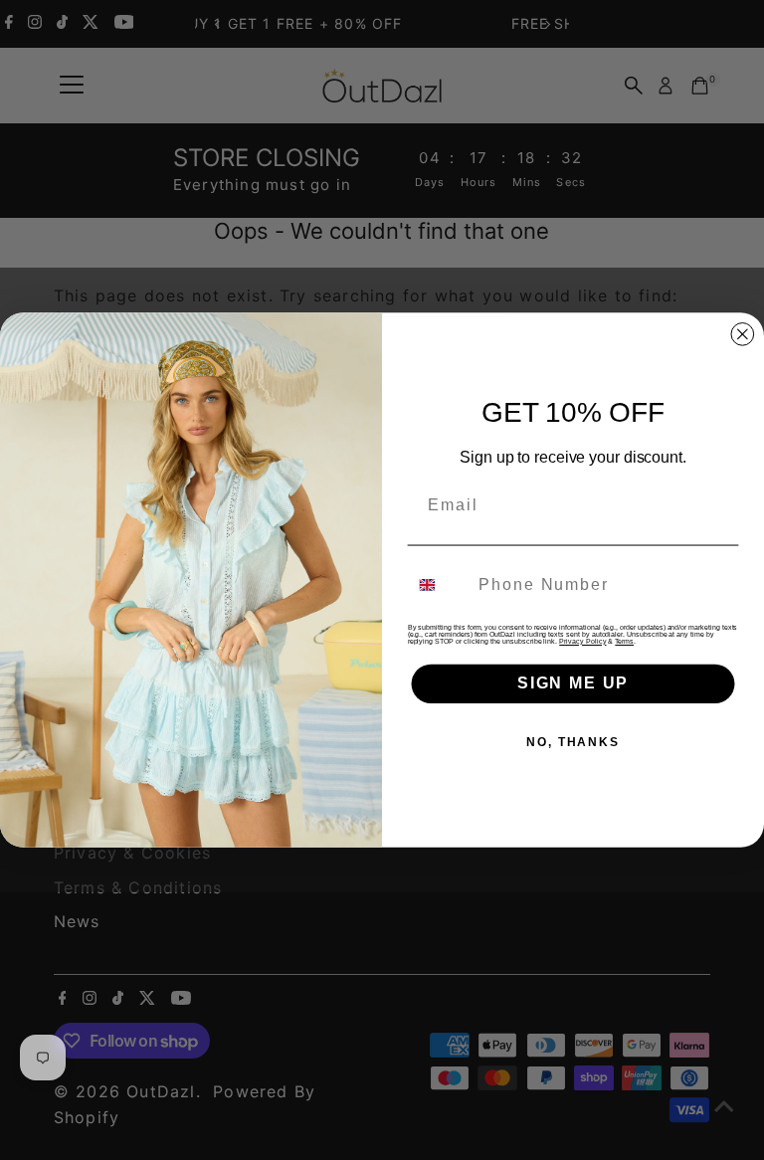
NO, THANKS (573, 742)
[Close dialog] (743, 334)
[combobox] (439, 584)
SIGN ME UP (573, 683)
